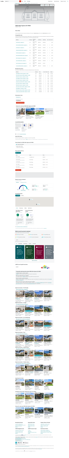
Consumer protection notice (27, 439)
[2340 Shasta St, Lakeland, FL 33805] (19, 368)
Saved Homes (50, 1)
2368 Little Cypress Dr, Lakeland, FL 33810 (22, 76)
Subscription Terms (42, 445)
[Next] (52, 113)
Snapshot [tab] (17, 182)
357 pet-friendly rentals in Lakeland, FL (22, 289)
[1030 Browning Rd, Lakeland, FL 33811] (29, 323)
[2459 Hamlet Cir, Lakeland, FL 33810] (19, 382)
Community (20, 243)
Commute (34, 243)
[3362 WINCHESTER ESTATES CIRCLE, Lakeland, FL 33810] (48, 410)
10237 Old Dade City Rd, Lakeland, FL (21, 63)
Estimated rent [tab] (18, 97)
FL (23, 3)
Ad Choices (50, 445)
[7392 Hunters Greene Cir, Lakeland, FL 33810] (29, 382)
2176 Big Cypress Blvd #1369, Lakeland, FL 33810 (23, 91)
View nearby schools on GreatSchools (21, 226)
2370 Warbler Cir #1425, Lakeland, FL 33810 (22, 78)
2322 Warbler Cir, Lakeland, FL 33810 (21, 88)
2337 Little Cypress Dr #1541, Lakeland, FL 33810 (23, 86)
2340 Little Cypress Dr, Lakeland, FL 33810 (22, 80)
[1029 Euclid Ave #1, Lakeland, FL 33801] (29, 368)
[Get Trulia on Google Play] (25, 442)
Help (45, 445)
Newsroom (31, 445)
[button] (20, 1)
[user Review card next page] (53, 252)
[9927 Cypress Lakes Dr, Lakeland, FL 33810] (20, 111)
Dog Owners (25, 243)
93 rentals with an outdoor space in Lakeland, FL (23, 363)
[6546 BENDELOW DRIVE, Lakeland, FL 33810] (19, 396)
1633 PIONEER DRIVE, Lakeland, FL (21, 60)
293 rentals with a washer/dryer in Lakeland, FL (23, 348)
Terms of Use (38, 445)
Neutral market (23, 190)
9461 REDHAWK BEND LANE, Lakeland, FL (22, 55)
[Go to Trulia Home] (2, 1)
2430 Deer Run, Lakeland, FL (20, 42)
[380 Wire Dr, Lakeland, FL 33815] (48, 294)
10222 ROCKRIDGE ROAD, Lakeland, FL (21, 50)
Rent (25, 1)
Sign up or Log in (63, 1)
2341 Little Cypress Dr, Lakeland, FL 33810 (22, 83)
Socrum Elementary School (31, 283)
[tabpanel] (34, 109)
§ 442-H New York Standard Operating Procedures (20, 438)
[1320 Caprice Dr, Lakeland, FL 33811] (19, 294)
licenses (19, 437)
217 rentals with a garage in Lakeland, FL (22, 304)
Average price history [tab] (23, 182)
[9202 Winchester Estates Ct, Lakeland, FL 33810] (39, 410)
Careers (29, 445)
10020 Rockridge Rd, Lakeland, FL (20, 52)
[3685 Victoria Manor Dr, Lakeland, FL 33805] (38, 308)
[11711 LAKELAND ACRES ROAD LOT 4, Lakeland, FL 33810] (39, 396)
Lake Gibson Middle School (40, 282)
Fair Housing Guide (26, 445)
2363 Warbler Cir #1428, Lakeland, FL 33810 (22, 73)
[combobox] (12, 1)
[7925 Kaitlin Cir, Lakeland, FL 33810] (39, 382)
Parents (30, 243)
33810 (29, 3)
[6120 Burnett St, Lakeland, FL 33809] (38, 323)
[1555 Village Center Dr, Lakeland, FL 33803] (38, 294)
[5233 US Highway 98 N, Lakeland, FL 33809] (48, 308)
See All (17, 239)
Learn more (45, 228)
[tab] (18, 153)
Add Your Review (34, 260)
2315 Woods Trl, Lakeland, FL (20, 47)
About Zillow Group (21, 445)
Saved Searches (56, 1)
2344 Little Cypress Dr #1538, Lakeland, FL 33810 (23, 75)
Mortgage (28, 1)
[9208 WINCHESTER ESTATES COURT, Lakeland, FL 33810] (29, 410)
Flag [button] (22, 257)
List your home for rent (20, 102)
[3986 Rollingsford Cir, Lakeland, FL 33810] (38, 368)
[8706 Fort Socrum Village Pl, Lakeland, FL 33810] (30, 111)
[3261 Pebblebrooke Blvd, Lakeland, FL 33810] (39, 111)
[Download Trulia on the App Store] (20, 442)
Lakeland (26, 3)
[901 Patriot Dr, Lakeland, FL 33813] (19, 308)
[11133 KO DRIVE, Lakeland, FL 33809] (19, 410)
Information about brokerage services (20, 439)
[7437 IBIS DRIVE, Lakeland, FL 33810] (48, 396)
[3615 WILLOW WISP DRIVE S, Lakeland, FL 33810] (29, 396)
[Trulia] (16, 442)
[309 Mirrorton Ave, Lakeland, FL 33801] (29, 294)
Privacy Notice (47, 445)
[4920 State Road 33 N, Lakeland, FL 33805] (29, 308)
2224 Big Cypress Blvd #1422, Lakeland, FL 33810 (23, 81)
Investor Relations (34, 445)
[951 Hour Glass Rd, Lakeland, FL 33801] (48, 368)
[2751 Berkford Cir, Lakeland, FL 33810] (48, 382)
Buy (22, 1)
